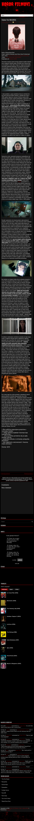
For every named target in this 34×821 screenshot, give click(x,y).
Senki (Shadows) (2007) (13, 640)
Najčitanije (4, 589)
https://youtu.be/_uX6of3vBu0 (13, 57)
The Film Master (5, 779)
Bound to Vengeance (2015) (14, 663)
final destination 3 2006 (23, 730)
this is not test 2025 (24, 769)
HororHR (4, 793)
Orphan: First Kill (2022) (9, 20)
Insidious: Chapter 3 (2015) (14, 616)
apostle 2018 (22, 726)
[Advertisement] (16, 459)
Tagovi (11, 589)
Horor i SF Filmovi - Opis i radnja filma (19, 808)
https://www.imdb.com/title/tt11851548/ (18, 55)
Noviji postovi (5, 474)
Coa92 (7, 730)
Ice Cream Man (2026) (12, 593)
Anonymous (8, 726)
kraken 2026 (22, 735)
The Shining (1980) (12, 632)
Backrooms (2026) (11, 600)
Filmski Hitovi (5, 784)
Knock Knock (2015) (12, 655)
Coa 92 (7, 754)
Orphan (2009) (13, 59)
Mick (7, 750)
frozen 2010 (22, 766)
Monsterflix (4, 782)
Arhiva (16, 589)
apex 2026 (21, 745)
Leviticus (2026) (11, 624)
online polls (17, 563)
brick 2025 (21, 761)
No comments (22, 22)
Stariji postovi (28, 474)
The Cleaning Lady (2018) (13, 608)
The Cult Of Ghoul (6, 798)
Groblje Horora (5, 790)
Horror (15, 22)
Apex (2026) (10, 648)
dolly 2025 (22, 739)
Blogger (9, 810)
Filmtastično (4, 787)
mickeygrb (8, 745)
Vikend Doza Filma (6, 801)
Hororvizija (4, 795)
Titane (19, 181)
